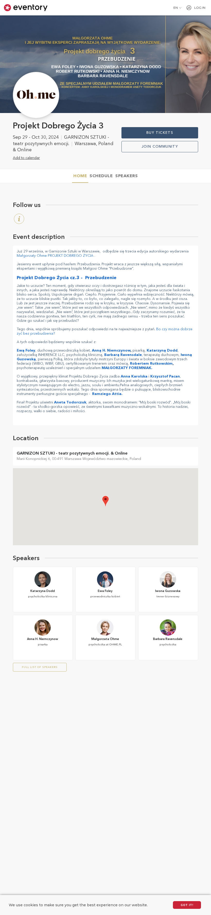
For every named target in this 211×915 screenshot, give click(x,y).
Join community (160, 146)
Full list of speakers (40, 667)
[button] (177, 7)
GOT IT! (187, 905)
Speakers (126, 176)
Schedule (101, 176)
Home (80, 176)
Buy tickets (159, 133)
